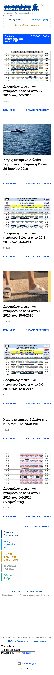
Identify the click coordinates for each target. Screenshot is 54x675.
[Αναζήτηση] (42, 5)
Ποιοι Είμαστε (8, 595)
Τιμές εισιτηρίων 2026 (10, 544)
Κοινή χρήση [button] (9, 110)
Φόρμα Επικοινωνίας (29, 595)
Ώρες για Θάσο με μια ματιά (27, 25)
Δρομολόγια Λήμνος (39, 20)
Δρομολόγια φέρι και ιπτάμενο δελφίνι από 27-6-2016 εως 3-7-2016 (24, 91)
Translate (25, 653)
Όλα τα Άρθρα (8, 577)
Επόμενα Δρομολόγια (11, 534)
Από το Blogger (28, 663)
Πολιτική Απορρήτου (18, 641)
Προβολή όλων (40, 36)
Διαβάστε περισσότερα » (38, 110)
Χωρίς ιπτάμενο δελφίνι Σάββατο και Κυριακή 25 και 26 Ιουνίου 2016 (25, 164)
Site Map (48, 595)
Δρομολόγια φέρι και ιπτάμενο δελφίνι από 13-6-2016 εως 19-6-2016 (24, 311)
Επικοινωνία (40, 641)
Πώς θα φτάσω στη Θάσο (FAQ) (11, 556)
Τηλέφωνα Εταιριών (10, 567)
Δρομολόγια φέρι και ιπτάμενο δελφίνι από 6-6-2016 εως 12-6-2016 (24, 384)
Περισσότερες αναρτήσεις (37, 526)
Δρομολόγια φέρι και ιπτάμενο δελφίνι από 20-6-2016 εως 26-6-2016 (24, 237)
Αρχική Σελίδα (15, 20)
